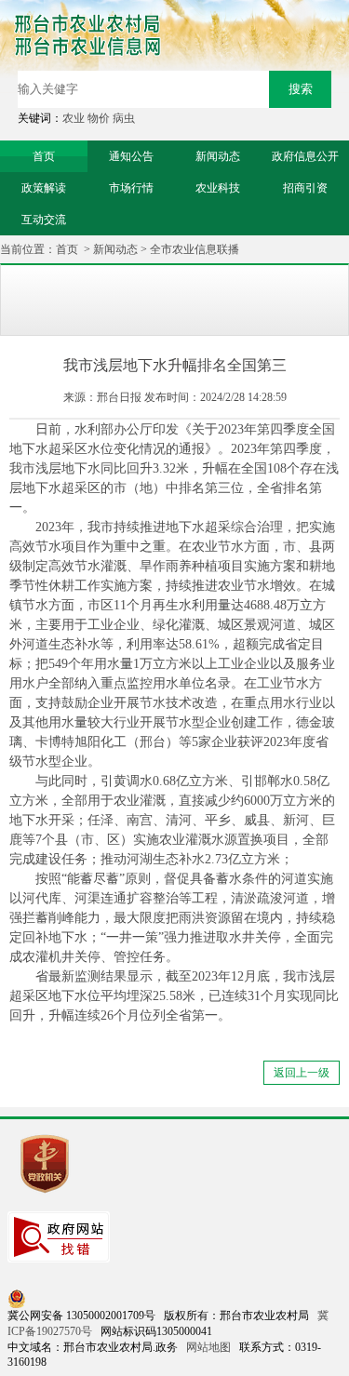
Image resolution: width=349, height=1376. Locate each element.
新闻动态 (115, 249)
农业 (73, 118)
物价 (98, 118)
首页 (67, 249)
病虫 (124, 118)
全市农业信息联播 (194, 249)
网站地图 (208, 1347)
